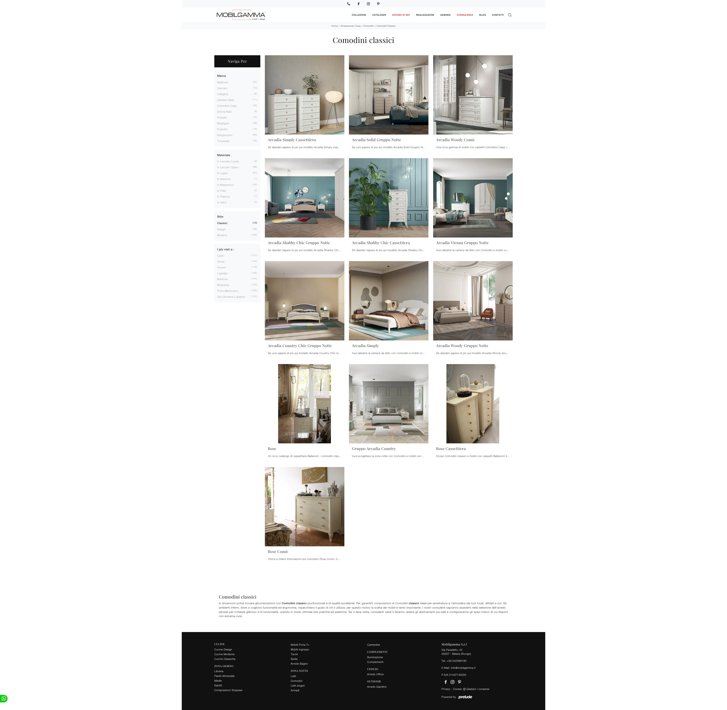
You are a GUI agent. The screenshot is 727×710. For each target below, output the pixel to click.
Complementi (375, 661)
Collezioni (359, 15)
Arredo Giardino (377, 686)
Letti (293, 676)
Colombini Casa (226, 105)
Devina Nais (224, 111)
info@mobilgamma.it (463, 667)
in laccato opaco (228, 167)
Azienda (445, 15)
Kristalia (222, 117)
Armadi (295, 690)
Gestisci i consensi (477, 689)
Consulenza (465, 15)
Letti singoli (298, 685)
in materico (224, 179)
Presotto (222, 129)
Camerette (373, 644)
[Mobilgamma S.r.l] (281, 14)
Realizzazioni (425, 15)
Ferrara (221, 267)
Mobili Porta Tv (300, 644)
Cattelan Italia (225, 99)
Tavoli (294, 654)
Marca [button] (221, 76)
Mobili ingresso (300, 649)
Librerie (218, 671)
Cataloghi (379, 15)
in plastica (223, 196)
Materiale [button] (223, 155)
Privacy (446, 689)
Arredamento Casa (350, 25)
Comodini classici (386, 25)
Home (335, 25)
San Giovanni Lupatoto (231, 296)
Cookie (457, 689)
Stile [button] (220, 216)
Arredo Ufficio (375, 674)
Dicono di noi (401, 15)
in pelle (221, 190)
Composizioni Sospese (228, 690)
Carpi (220, 255)
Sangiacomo (224, 135)
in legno (222, 173)
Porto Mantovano (227, 290)
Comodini (369, 25)
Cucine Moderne (224, 654)
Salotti (218, 685)
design (221, 229)
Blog (482, 15)
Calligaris (222, 94)
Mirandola (223, 284)
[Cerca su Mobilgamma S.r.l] (510, 15)
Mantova (222, 279)
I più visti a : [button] (225, 249)
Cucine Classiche (225, 658)
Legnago (222, 273)
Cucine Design (223, 649)
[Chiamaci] (348, 4)
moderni (222, 235)
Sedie (294, 658)
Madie (218, 680)
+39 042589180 (456, 660)
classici (222, 223)
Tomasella (223, 140)
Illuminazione (375, 657)
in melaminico (225, 184)
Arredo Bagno (299, 663)
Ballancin (222, 82)
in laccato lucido (228, 161)
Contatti (498, 15)
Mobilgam (223, 123)
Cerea (221, 261)
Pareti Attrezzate (224, 675)
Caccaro (222, 88)
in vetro (222, 202)
